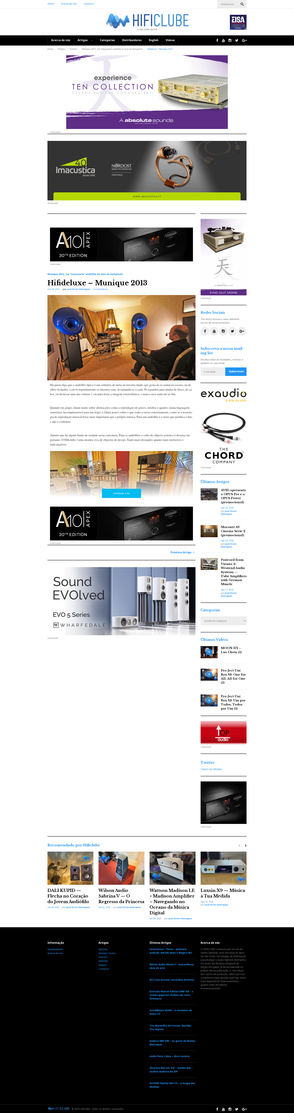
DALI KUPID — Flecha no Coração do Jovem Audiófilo (68, 896)
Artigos (83, 40)
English (153, 40)
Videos (170, 40)
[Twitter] (232, 331)
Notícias (103, 949)
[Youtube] (214, 331)
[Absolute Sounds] (147, 92)
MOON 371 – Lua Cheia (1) (231, 650)
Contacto (89, 3)
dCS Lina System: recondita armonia (172, 979)
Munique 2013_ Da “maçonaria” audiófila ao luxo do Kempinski (112, 49)
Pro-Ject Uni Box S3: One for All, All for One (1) (233, 676)
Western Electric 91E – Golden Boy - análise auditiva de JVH (171, 1069)
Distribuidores (132, 40)
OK (242, 4)
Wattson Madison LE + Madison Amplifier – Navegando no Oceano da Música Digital (172, 901)
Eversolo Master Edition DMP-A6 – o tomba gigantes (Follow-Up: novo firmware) (171, 995)
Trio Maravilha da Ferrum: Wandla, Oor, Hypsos (170, 1027)
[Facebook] (205, 331)
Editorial (103, 961)
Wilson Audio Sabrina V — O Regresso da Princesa (121, 896)
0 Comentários (100, 289)
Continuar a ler (121, 493)
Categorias (107, 40)
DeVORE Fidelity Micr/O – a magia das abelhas (172, 1085)
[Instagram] (223, 331)
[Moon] (121, 601)
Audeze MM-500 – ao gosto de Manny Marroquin (172, 1042)
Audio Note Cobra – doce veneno (170, 1056)
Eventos (73, 49)
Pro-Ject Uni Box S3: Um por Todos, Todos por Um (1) (233, 702)
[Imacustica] (147, 170)
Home (50, 3)
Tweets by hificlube (211, 769)
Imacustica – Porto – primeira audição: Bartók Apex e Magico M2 (171, 950)
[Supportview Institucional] (224, 426)
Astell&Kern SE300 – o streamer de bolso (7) (171, 1012)
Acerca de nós (69, 3)
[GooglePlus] (241, 331)
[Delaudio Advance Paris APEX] (121, 244)
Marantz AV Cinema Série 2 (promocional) (233, 531)
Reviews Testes (107, 953)
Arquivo (103, 965)
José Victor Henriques (78, 289)
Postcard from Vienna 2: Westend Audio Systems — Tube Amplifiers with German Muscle (234, 572)
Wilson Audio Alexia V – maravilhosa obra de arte (172, 966)
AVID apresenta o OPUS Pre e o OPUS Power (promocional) (233, 496)
